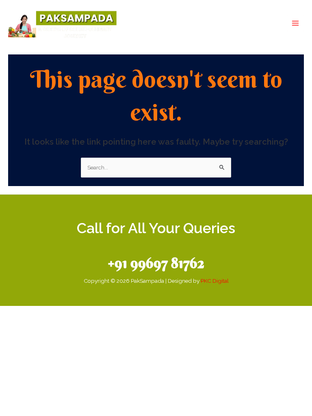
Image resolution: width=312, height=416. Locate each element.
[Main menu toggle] (295, 23)
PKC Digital (215, 280)
